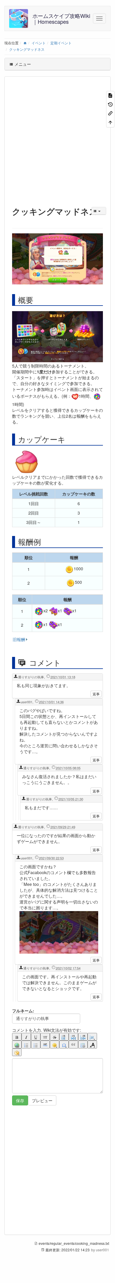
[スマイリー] (54, 1044)
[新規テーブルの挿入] (83, 1044)
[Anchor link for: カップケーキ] (69, 439)
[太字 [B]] (17, 1037)
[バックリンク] (110, 113)
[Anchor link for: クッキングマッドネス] (16, 220)
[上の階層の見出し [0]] (83, 1037)
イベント (39, 42)
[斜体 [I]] (26, 1037)
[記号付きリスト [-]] (26, 1044)
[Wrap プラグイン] (17, 1052)
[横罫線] (45, 1044)
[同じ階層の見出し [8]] (64, 1037)
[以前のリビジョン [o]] (110, 103)
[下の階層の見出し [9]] (73, 1037)
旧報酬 (19, 639)
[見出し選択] (92, 1037)
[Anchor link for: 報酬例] (45, 541)
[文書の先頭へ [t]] (110, 121)
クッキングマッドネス (27, 49)
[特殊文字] (64, 1044)
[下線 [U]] (35, 1037)
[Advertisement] (57, 139)
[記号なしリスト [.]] (35, 1044)
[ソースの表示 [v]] (110, 95)
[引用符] (73, 1044)
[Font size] (92, 1044)
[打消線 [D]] (54, 1037)
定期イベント (61, 42)
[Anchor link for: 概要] (37, 300)
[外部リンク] (17, 1044)
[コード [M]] (45, 1037)
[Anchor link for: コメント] (67, 662)
